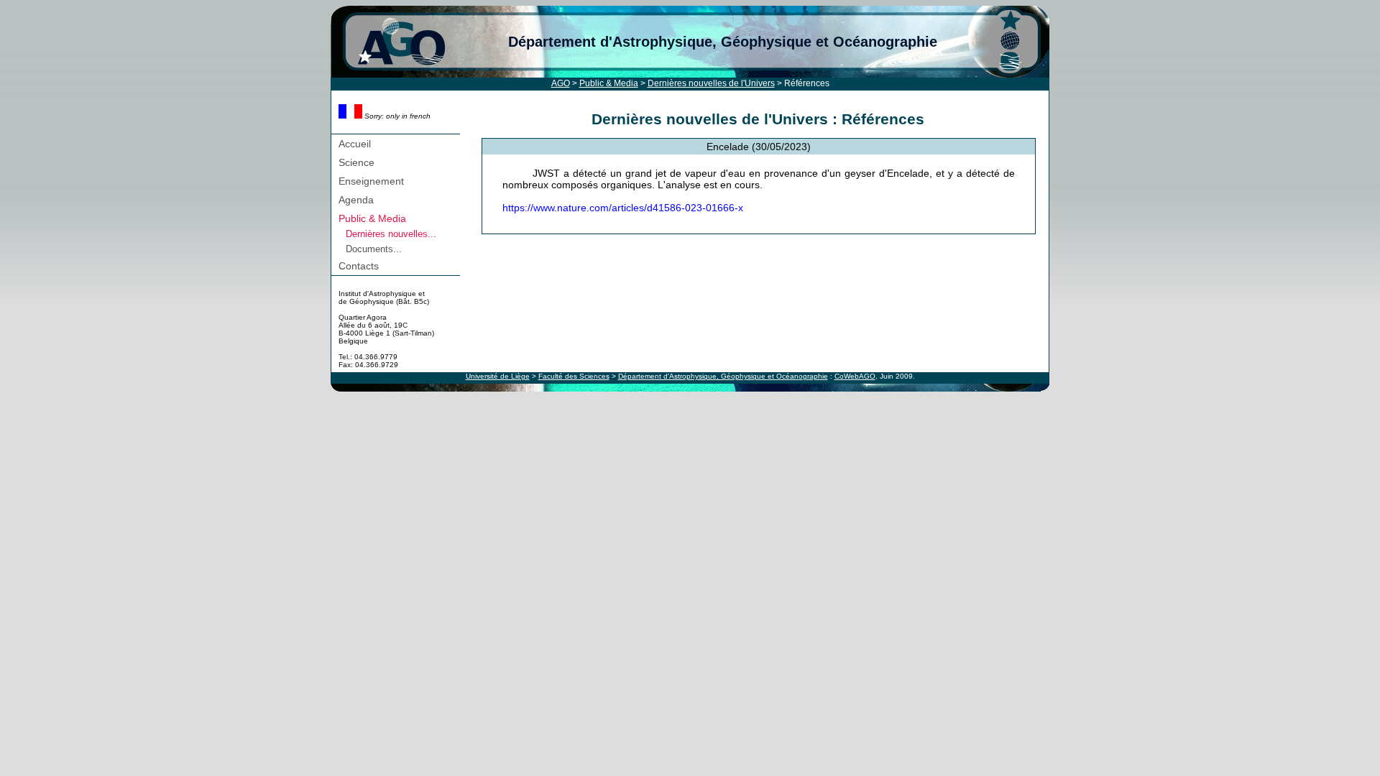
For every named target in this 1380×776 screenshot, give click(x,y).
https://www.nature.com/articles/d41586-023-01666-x (622, 207)
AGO (560, 83)
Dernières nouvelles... (391, 233)
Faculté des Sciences (574, 376)
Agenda (356, 199)
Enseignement (371, 181)
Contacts (359, 266)
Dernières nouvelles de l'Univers (711, 83)
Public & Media (608, 83)
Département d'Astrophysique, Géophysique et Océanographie (722, 42)
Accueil (355, 143)
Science (356, 162)
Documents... (374, 249)
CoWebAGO (854, 376)
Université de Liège (498, 376)
